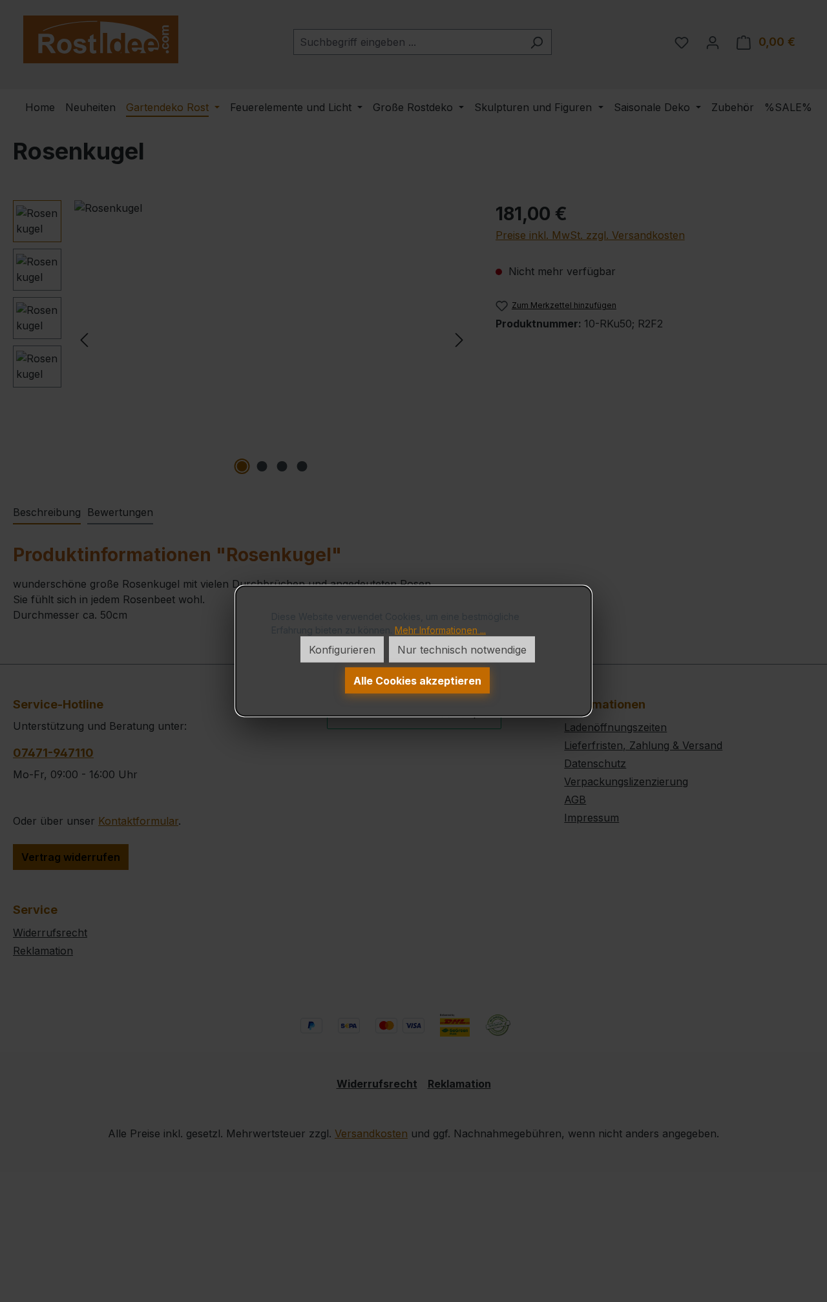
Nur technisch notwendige (462, 649)
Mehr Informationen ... (440, 630)
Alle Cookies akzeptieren (417, 680)
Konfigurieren (342, 649)
